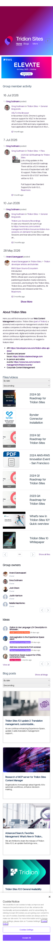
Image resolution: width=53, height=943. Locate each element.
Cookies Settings (26, 929)
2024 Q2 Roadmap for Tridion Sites (38, 439)
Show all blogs (41, 674)
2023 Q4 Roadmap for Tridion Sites (38, 499)
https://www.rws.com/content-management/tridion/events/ (24, 363)
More (35, 43)
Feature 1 (26, 76)
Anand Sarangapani (14, 256)
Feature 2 (29, 76)
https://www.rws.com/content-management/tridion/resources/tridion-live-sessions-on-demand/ (30, 229)
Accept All (26, 937)
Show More (26, 301)
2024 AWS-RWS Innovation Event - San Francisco (40, 459)
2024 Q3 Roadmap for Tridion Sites (38, 398)
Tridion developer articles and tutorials (30, 263)
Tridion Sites (32, 106)
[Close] (49, 897)
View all (6, 664)
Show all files (44, 554)
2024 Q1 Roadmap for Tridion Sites (38, 479)
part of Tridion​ (40, 321)
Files (43, 150)
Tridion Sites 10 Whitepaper (39, 540)
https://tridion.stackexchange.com (28, 356)
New (47, 40)
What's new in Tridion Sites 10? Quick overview (40, 520)
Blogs (26, 43)
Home (19, 43)
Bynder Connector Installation (36, 418)
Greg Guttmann (13, 101)
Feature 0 (24, 76)
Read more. (26, 190)
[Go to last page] (20, 554)
